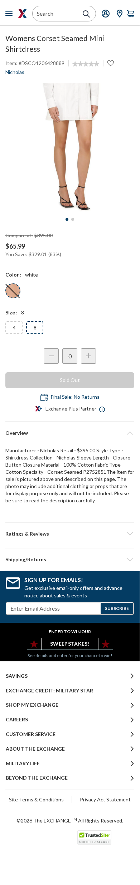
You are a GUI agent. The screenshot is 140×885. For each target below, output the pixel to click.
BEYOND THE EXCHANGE (37, 778)
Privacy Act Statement (105, 799)
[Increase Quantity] (88, 356)
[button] (69, 534)
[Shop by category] (10, 13)
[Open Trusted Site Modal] (94, 837)
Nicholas (14, 72)
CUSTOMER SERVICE (30, 734)
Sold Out (70, 380)
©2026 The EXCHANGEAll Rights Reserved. (69, 820)
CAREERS (17, 719)
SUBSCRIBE (117, 608)
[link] (85, 64)
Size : (11, 312)
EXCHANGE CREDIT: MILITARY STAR (49, 690)
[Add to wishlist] (110, 63)
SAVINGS (17, 676)
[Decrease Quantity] (51, 356)
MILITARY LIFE (23, 763)
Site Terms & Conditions (36, 799)
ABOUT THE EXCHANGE (35, 749)
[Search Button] (86, 14)
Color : (13, 275)
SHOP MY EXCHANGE (32, 705)
